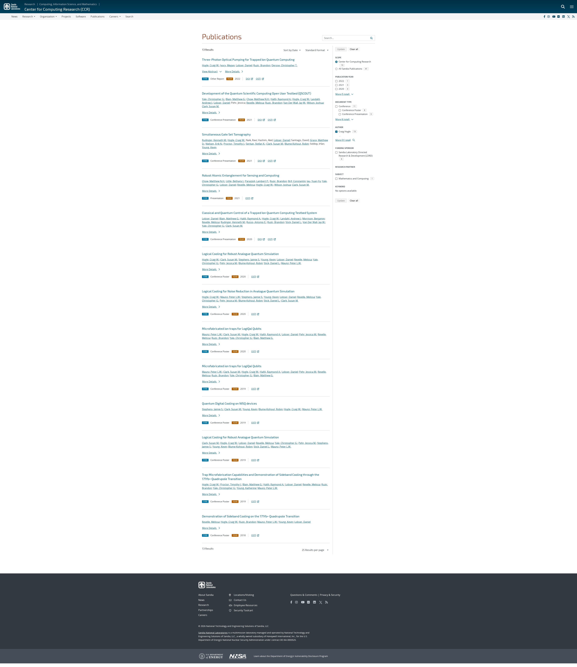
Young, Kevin (209, 147)
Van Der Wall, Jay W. (294, 102)
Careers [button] (113, 16)
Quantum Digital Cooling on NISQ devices (229, 403)
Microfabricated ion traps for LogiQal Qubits (231, 328)
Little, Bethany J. (235, 181)
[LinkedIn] (564, 16)
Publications (98, 16)
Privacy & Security (330, 595)
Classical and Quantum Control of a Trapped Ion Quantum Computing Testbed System (259, 213)
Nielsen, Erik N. (214, 143)
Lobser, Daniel (244, 65)
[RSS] (574, 16)
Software (81, 16)
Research (29, 4)
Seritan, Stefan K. (255, 143)
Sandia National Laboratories (213, 632)
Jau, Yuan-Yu (314, 181)
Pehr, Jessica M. (228, 263)
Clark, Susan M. (210, 106)
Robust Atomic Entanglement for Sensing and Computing (240, 175)
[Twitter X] (569, 16)
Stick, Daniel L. (293, 222)
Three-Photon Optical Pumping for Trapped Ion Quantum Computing (248, 59)
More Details (232, 71)
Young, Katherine (246, 488)
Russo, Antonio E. (256, 222)
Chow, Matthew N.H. (258, 99)
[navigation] (292, 50)
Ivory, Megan (227, 65)
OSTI (258, 78)
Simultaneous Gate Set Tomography (226, 134)
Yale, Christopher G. (213, 99)
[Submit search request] (371, 38)
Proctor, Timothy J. (234, 143)
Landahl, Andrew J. (290, 218)
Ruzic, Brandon (261, 65)
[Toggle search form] (563, 6)
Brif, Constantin (297, 181)
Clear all (355, 49)
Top (568, 663)
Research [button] (27, 16)
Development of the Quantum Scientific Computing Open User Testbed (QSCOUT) (256, 93)
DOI (248, 78)
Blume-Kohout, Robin (297, 143)
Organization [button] (47, 16)
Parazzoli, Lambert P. (257, 181)
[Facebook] (544, 16)
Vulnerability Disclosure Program (311, 656)
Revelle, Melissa (255, 102)
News (14, 16)
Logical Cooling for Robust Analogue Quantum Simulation (240, 254)
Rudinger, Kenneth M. (214, 140)
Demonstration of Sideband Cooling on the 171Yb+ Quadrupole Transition (250, 516)
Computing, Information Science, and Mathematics (68, 4)
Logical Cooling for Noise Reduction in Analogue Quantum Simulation (248, 291)
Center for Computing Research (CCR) (57, 9)
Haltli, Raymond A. (281, 99)
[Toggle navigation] (5, 16)
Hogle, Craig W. (210, 65)
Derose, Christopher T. (284, 65)
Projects (66, 16)
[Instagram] (549, 16)
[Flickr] (559, 16)
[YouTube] (554, 16)
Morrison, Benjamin (313, 218)
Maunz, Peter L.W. (291, 263)
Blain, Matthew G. (235, 99)
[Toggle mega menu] (572, 6)
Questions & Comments (303, 595)
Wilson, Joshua (315, 102)
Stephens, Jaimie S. (249, 259)
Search (129, 16)
